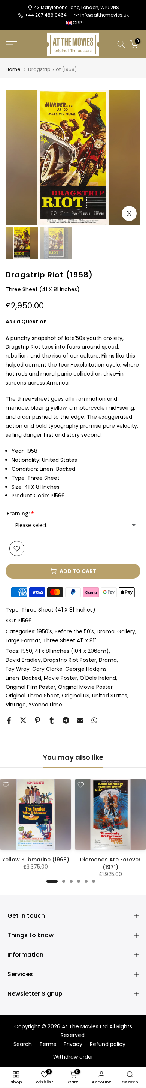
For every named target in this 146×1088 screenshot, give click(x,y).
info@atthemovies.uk (104, 15)
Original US (75, 695)
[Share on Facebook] (9, 720)
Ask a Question (26, 321)
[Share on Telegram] (66, 720)
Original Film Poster (30, 687)
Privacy (73, 1044)
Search (22, 1044)
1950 (26, 651)
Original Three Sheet (32, 695)
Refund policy (107, 1044)
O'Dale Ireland (98, 678)
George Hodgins (86, 669)
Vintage (16, 704)
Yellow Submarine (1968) (35, 859)
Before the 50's (74, 631)
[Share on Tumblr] (51, 720)
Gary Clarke (47, 669)
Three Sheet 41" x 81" (69, 640)
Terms (47, 1044)
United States (109, 695)
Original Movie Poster (85, 687)
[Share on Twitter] (23, 720)
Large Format (23, 640)
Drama (106, 631)
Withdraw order (73, 1057)
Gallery (126, 631)
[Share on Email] (80, 720)
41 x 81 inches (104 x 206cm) (72, 651)
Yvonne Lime (45, 704)
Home (13, 69)
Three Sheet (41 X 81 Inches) (58, 609)
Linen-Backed (23, 678)
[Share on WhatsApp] (94, 720)
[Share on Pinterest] (37, 720)
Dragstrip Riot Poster (69, 660)
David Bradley (23, 660)
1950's (44, 631)
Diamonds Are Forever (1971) (110, 863)
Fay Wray (18, 669)
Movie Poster (60, 678)
